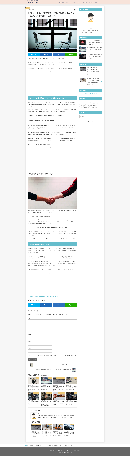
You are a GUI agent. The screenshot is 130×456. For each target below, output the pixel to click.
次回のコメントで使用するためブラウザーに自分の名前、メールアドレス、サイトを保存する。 (53, 355)
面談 (57, 296)
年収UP (52, 296)
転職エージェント (77, 2)
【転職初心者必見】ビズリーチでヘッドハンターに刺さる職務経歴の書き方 (94, 49)
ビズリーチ (46, 296)
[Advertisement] (52, 84)
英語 (82, 107)
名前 (29, 334)
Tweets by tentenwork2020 (91, 93)
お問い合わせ (97, 2)
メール (30, 341)
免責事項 (60, 450)
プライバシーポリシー (68, 450)
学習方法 (95, 105)
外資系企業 (91, 2)
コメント (30, 318)
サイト (29, 348)
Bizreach (27, 7)
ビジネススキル (68, 2)
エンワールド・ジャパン (85, 103)
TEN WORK (32, 2)
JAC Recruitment (90, 101)
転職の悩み (84, 2)
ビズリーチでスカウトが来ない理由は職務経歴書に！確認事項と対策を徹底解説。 (94, 42)
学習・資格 (61, 2)
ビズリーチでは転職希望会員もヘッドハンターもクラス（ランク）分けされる (94, 56)
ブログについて (53, 450)
